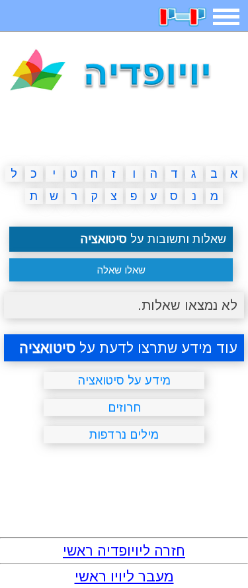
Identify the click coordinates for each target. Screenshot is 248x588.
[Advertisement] (124, 131)
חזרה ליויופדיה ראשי (124, 550)
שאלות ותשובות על (153, 239)
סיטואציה (47, 347)
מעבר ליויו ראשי (124, 576)
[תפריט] (226, 17)
